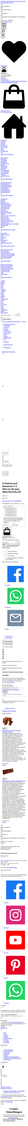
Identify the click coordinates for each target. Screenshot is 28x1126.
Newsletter (6, 1041)
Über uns (6, 1039)
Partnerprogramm (8, 1038)
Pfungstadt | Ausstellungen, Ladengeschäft (14, 1091)
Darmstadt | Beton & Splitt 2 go (11, 1092)
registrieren (6, 79)
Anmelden (3, 78)
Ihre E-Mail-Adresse (7, 685)
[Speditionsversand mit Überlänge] (1, 1084)
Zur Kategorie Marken (6, 277)
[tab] (9, 636)
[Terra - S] (14, 495)
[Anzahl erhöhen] (13, 524)
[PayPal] (3, 1068)
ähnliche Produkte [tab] (9, 708)
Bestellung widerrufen (12, 82)
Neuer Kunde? (10, 682)
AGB (16, 1023)
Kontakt (6, 1055)
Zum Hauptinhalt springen (7, 1)
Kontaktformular (13, 867)
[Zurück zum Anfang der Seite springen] (2, 1104)
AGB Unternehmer (8, 1050)
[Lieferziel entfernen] (3, 539)
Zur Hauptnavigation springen (13, 2)
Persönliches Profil (10, 81)
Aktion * (3, 1014)
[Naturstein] (1, 177)
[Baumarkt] (1, 228)
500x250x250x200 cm (10, 514)
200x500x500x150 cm (10, 509)
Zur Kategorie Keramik (6, 179)
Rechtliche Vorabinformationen (11, 1057)
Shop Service (4, 1028)
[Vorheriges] (3, 453)
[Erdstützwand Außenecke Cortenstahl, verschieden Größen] (8, 726)
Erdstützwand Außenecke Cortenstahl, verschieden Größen (11, 731)
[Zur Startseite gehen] (6, 21)
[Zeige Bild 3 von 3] (6, 455)
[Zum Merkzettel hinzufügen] (4, 728)
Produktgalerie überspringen (9, 711)
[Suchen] (16, 315)
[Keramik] (1, 193)
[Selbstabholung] (1, 1085)
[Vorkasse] (1, 1074)
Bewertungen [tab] (8, 637)
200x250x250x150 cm (10, 508)
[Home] (14, 126)
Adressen (17, 81)
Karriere (6, 1037)
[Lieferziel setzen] (18, 542)
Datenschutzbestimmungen (15, 1022)
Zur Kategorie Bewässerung (8, 246)
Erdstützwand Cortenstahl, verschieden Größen (13, 781)
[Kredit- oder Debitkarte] (1, 1069)
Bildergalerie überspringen (8, 351)
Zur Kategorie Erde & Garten (8, 229)
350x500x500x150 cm (10, 512)
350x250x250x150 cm (10, 511)
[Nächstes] (7, 453)
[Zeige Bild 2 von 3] (4, 455)
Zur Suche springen (19, 1)
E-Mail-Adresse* (5, 1016)
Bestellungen (4, 82)
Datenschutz (7, 1052)
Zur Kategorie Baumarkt (7, 195)
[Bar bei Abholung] (1, 1071)
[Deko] (1, 275)
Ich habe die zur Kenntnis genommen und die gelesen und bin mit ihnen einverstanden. (13, 1024)
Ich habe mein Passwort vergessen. (10, 689)
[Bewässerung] (1, 259)
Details (4, 765)
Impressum (6, 1054)
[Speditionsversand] (1, 1082)
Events (5, 1034)
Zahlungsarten (23, 81)
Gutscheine (6, 1042)
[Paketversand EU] (1, 1081)
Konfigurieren (20, 1119)
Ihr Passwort (5, 688)
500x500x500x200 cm (10, 515)
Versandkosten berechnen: (12, 540)
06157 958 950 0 (5, 860)
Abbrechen (5, 692)
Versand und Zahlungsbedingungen (12, 1058)
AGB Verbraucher (8, 1051)
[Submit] (1, 1017)
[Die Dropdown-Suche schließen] (18, 314)
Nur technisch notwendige (9, 1119)
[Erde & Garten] (1, 244)
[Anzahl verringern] (5, 524)
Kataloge (6, 1035)
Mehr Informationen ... (14, 1117)
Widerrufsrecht (7, 1059)
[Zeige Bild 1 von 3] (2, 455)
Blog (5, 1032)
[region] (14, 416)
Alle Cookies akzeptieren (9, 1120)
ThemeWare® (9, 1101)
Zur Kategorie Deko (6, 261)
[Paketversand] (1, 1079)
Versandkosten (4, 1096)
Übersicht (3, 81)
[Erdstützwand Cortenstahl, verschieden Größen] (8, 777)
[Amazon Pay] (1, 1072)
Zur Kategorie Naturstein (7, 154)
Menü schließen (7, 75)
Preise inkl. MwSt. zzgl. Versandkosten (11, 501)
